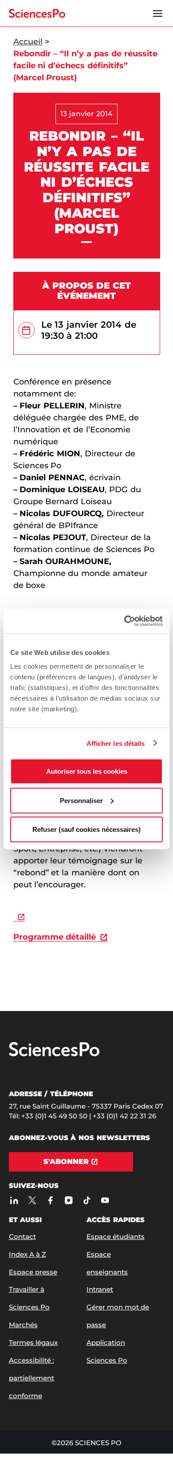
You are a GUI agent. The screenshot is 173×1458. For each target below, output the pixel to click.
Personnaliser (81, 800)
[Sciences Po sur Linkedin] (14, 1200)
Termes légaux (33, 1342)
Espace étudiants (115, 1236)
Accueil (28, 42)
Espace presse (33, 1272)
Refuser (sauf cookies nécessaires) (86, 829)
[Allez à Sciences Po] (54, 1054)
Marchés (23, 1325)
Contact (22, 1236)
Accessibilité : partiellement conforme (31, 1378)
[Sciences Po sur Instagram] (69, 1200)
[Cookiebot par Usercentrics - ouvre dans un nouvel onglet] (124, 621)
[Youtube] (105, 1200)
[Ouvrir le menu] (158, 13)
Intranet (99, 1289)
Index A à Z (27, 1254)
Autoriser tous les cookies (86, 771)
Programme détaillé (54, 937)
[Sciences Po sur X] (32, 1200)
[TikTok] (87, 1200)
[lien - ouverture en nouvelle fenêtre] (19, 916)
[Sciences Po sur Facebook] (50, 1200)
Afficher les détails (115, 743)
